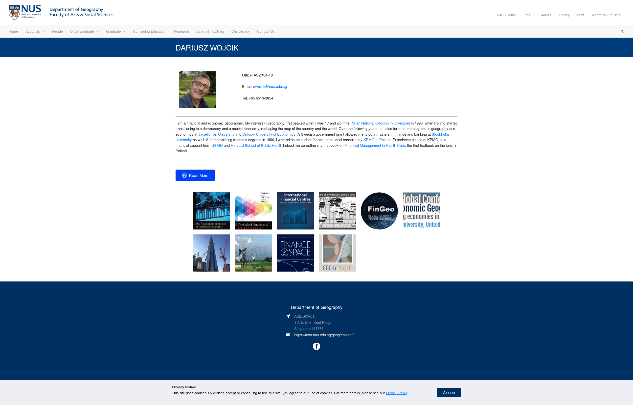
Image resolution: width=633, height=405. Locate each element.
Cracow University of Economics (268, 134)
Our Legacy (240, 31)
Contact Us (265, 31)
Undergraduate (82, 31)
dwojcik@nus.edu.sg (270, 86)
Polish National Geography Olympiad (380, 123)
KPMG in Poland (376, 139)
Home (13, 31)
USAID (217, 145)
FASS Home (506, 14)
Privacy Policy (396, 393)
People (57, 31)
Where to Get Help (606, 14)
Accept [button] (449, 393)
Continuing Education (149, 31)
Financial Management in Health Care (374, 145)
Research (181, 31)
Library (564, 14)
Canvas (545, 14)
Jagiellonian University (216, 134)
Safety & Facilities (210, 31)
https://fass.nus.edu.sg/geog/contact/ (324, 334)
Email (527, 14)
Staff (580, 14)
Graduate (113, 31)
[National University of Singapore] (25, 11)
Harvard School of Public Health (256, 145)
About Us (32, 31)
